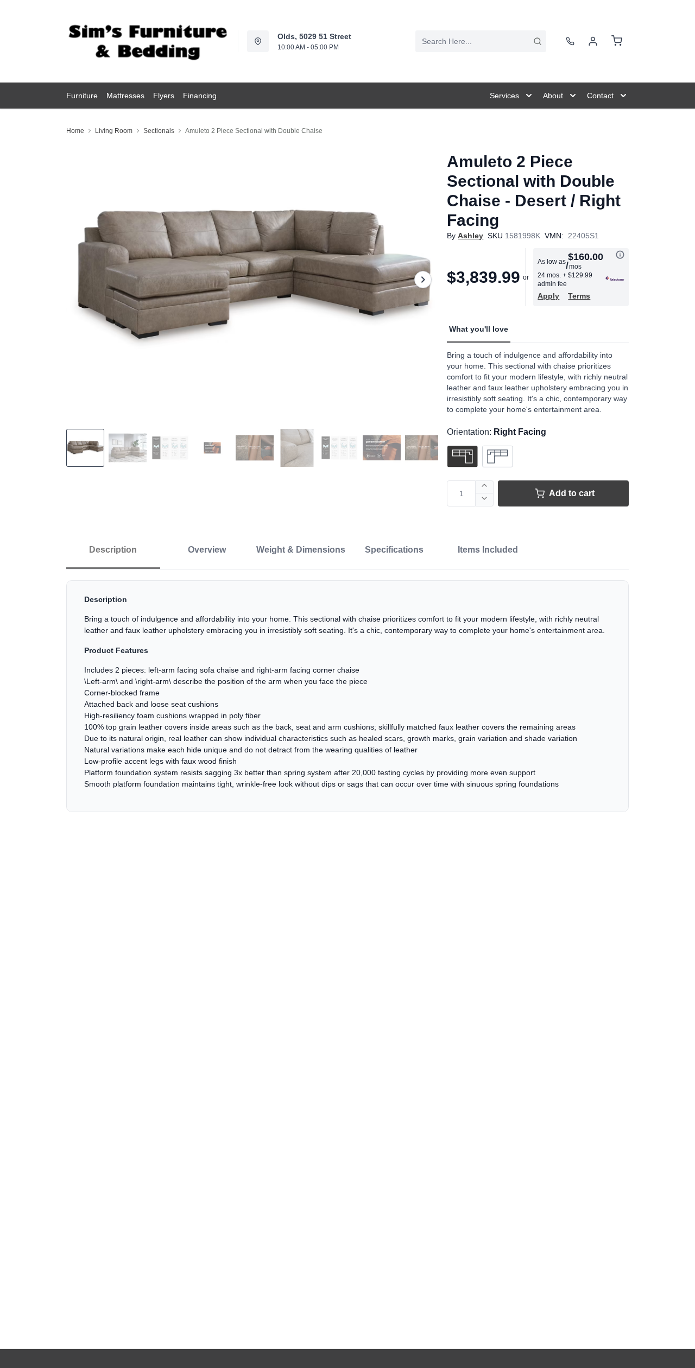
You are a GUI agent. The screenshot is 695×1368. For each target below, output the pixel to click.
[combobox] (480, 41)
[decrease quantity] (485, 499)
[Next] (423, 279)
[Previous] (81, 279)
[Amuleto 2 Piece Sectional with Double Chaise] (252, 280)
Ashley (470, 235)
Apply (548, 296)
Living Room (113, 131)
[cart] (616, 41)
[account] (592, 41)
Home (75, 131)
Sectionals (158, 131)
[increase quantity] (485, 486)
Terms (579, 296)
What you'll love (478, 329)
